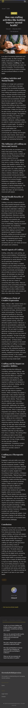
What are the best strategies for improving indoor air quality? (12, 657)
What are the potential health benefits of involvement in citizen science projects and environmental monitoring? (14, 636)
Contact (4, 696)
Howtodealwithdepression (11, 672)
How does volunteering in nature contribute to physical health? (12, 643)
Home (3, 685)
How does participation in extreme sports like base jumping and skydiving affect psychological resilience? (13, 650)
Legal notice (5, 693)
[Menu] (24, 1)
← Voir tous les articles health (10, 607)
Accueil (3, 8)
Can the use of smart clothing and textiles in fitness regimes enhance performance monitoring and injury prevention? (13, 628)
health (8, 8)
